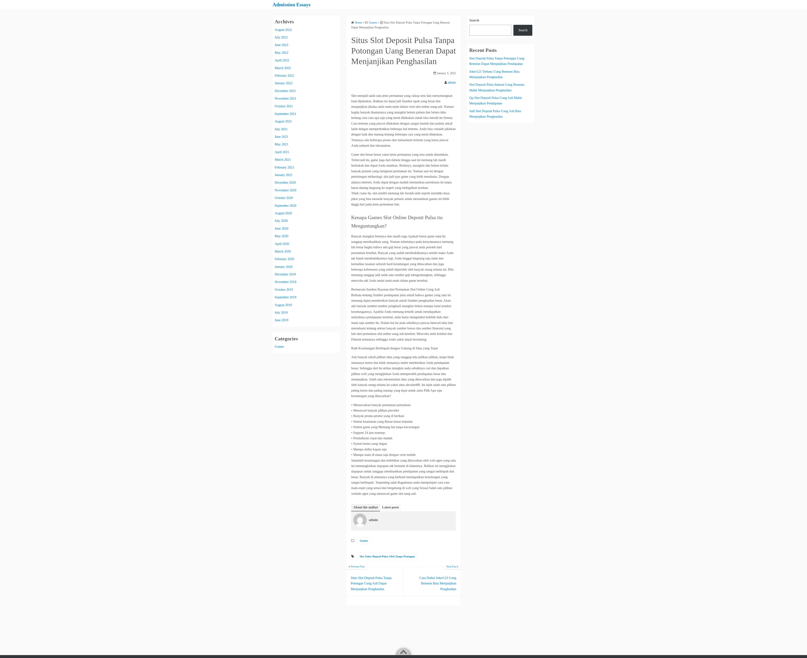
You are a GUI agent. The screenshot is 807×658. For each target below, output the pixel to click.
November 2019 (285, 282)
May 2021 (281, 144)
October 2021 (284, 106)
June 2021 (281, 136)
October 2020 (284, 198)
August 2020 (283, 213)
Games (364, 540)
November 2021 (285, 98)
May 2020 (281, 236)
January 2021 (284, 175)
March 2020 (283, 251)
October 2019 (284, 289)
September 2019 (285, 297)
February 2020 (284, 259)
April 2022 (282, 60)
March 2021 (283, 159)
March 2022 (283, 68)
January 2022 (284, 83)
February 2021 (284, 167)
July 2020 (281, 220)
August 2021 (283, 121)
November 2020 (285, 190)
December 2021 (285, 91)
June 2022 (281, 45)
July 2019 (281, 312)
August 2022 (283, 30)
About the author (365, 507)
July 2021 (281, 129)
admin (452, 82)
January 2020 (284, 266)
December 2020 (285, 182)
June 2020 (281, 228)
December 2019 (285, 274)
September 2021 (285, 114)
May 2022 (281, 52)
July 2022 (281, 37)
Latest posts (390, 507)
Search (474, 20)
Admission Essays (291, 4)
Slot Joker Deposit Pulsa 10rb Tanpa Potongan (387, 556)
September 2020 (285, 205)
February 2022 (284, 75)
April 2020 (282, 244)
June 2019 (281, 320)
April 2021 (282, 152)
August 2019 (283, 305)
